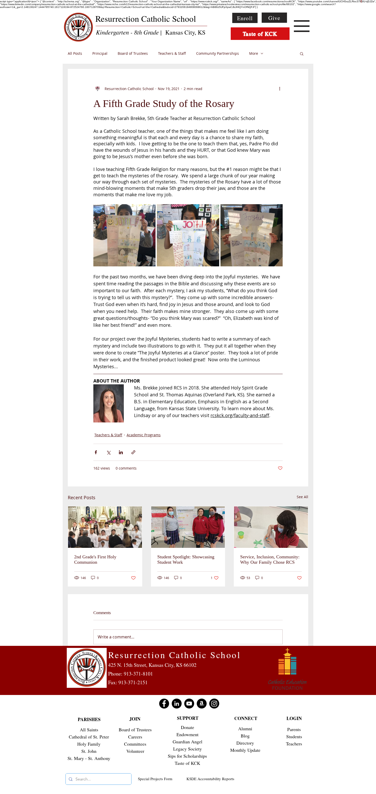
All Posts (75, 53)
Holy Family (89, 744)
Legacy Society (187, 749)
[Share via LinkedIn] (120, 452)
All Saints (89, 729)
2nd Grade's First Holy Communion (95, 559)
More (253, 53)
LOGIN (294, 718)
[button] (301, 26)
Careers (135, 737)
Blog (245, 736)
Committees (135, 744)
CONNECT (245, 718)
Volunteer (135, 751)
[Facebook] (164, 704)
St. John (88, 751)
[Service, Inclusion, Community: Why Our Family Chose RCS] (271, 527)
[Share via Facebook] (95, 452)
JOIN (134, 718)
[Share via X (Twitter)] (108, 452)
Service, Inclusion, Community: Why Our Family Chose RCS (270, 559)
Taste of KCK (187, 763)
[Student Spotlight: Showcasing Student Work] (188, 527)
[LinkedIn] (177, 704)
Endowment (187, 734)
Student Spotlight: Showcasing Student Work (185, 559)
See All (302, 496)
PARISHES (89, 719)
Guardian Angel (187, 741)
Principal (99, 53)
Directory (245, 743)
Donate (187, 727)
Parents (294, 729)
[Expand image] (124, 235)
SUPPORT (187, 718)
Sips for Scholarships (187, 756)
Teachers (294, 744)
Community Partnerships (217, 53)
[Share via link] (133, 452)
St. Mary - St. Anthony (89, 758)
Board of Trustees (133, 53)
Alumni (245, 728)
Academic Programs (144, 434)
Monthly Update (245, 750)
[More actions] (280, 88)
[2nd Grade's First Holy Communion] (105, 527)
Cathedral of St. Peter (89, 737)
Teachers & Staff (172, 53)
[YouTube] (189, 704)
